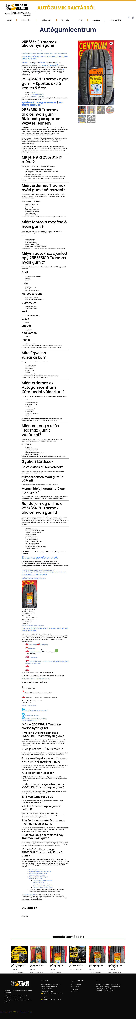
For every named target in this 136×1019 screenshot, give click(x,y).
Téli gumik (25, 20)
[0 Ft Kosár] (133, 18)
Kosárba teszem (17, 972)
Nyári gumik (45, 20)
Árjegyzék (65, 20)
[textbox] (45, 572)
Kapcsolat (96, 20)
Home (9, 20)
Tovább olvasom (75, 969)
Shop (80, 20)
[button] (128, 17)
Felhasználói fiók (116, 20)
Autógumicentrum (68, 29)
